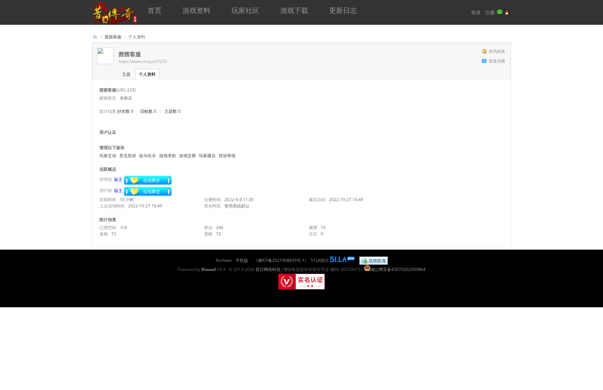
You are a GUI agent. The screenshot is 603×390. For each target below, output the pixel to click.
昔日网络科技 (268, 269)
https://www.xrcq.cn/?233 (143, 61)
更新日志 (343, 10)
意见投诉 (127, 156)
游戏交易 (187, 156)
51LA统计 (320, 260)
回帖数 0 (148, 111)
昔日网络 (95, 37)
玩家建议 (207, 156)
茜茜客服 (113, 37)
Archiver (224, 260)
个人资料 (147, 74)
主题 (126, 74)
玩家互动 (107, 156)
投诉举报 (227, 156)
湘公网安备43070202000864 (397, 269)
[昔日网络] (114, 23)
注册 (490, 12)
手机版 (242, 260)
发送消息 (497, 61)
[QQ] (373, 260)
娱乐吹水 (147, 156)
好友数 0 (125, 111)
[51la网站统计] (342, 260)
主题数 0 (172, 111)
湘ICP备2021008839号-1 (281, 260)
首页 (155, 10)
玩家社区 (245, 10)
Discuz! (208, 269)
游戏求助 (167, 156)
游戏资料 (196, 10)
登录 (476, 12)
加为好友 (497, 51)
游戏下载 (294, 10)
